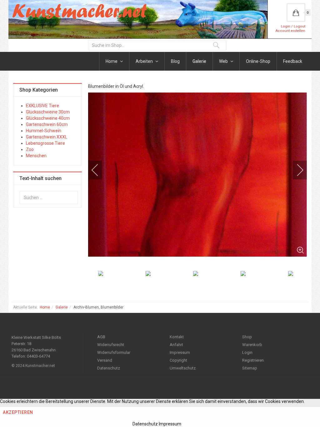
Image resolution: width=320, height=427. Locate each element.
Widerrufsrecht (110, 344)
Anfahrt (176, 344)
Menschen (36, 155)
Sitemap (249, 368)
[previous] (99, 170)
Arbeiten (145, 61)
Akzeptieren (18, 412)
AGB (101, 336)
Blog (175, 61)
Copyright (178, 360)
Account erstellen (290, 31)
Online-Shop (258, 61)
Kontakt (177, 336)
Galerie (199, 61)
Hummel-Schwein (43, 130)
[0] (296, 12)
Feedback (292, 61)
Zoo (30, 149)
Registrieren (253, 360)
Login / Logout (293, 26)
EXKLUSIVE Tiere (42, 105)
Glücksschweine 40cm (48, 118)
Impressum (180, 352)
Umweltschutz (183, 368)
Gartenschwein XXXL (46, 136)
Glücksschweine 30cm (48, 111)
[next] (296, 170)
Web (224, 61)
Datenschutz (108, 368)
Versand (104, 360)
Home (112, 61)
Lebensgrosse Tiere (45, 143)
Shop (247, 336)
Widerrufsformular (113, 352)
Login (247, 352)
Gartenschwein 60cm (47, 124)
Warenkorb (252, 344)
